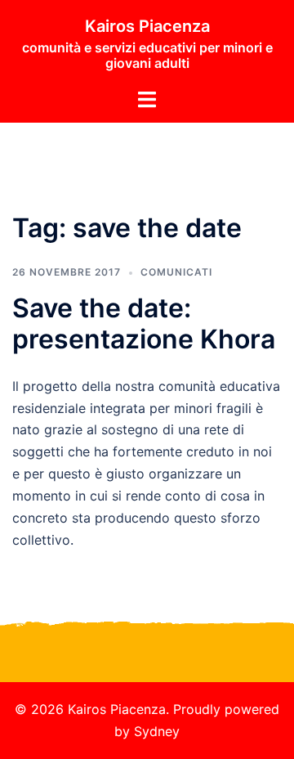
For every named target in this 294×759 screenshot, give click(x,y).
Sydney (157, 731)
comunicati (176, 272)
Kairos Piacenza (147, 26)
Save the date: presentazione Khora (143, 323)
